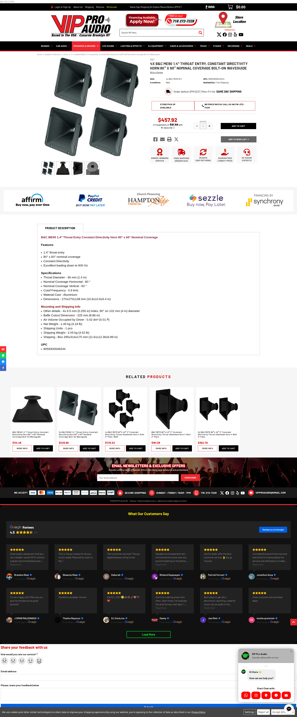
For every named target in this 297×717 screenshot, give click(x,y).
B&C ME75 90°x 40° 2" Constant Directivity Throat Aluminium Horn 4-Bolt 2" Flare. (171, 434)
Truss (203, 46)
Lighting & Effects (131, 46)
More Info (22, 448)
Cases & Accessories (181, 46)
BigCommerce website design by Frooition (172, 501)
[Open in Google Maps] (266, 695)
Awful (4, 661)
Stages (217, 46)
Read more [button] (15, 564)
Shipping (89, 7)
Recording (233, 46)
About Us (78, 7)
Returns (100, 7)
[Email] (286, 695)
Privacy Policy (198, 712)
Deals (249, 46)
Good (30, 661)
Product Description (60, 228)
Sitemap (133, 501)
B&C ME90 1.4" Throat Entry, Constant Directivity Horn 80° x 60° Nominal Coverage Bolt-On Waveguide (30, 434)
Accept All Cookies (283, 712)
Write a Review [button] (156, 72)
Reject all (263, 712)
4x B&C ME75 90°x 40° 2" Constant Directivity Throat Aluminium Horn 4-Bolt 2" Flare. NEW (124, 434)
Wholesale (112, 7)
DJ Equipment (155, 46)
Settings (249, 712)
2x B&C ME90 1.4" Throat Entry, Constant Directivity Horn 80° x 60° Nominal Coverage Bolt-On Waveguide (78, 434)
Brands (45, 46)
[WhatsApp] (245, 695)
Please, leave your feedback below (20, 685)
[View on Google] (9, 576)
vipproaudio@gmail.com (271, 492)
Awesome (39, 661)
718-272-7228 (209, 492)
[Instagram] (255, 695)
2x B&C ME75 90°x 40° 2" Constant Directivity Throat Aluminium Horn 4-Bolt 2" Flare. (217, 434)
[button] (167, 126)
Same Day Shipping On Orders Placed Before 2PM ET (156, 7)
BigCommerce (151, 501)
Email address (8, 671)
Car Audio (61, 46)
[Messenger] (276, 695)
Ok (22, 661)
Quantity (203, 121)
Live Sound (108, 46)
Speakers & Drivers (84, 46)
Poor (13, 661)
